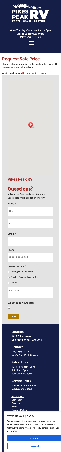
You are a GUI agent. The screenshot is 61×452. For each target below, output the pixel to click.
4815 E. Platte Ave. (22, 336)
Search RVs (18, 396)
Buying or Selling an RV (22, 271)
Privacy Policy (19, 410)
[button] (31, 125)
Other (14, 282)
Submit (13, 316)
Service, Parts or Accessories (24, 277)
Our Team (17, 399)
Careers (16, 403)
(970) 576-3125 (30, 37)
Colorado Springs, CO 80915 (27, 339)
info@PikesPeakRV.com (25, 355)
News (15, 406)
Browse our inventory (34, 73)
